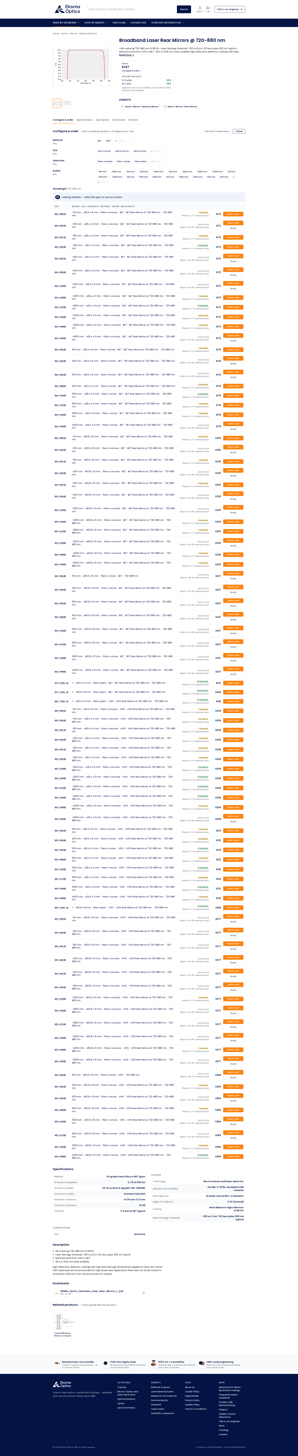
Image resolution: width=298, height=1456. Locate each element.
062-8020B (60, 247)
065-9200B (60, 658)
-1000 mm (116, 171)
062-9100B (60, 395)
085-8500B (60, 1061)
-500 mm (102, 177)
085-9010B (60, 1075)
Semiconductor (159, 1400)
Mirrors (73, 33)
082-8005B (60, 710)
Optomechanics (126, 1407)
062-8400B (60, 326)
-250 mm (172, 171)
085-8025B (60, 973)
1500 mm (157, 177)
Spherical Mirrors (88, 33)
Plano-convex (123, 161)
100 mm (131, 177)
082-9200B (60, 888)
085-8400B (60, 1049)
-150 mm (130, 171)
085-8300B (60, 1038)
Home (56, 33)
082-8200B (60, 778)
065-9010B (60, 576)
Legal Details (192, 1395)
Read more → (126, 55)
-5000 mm (117, 177)
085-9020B (60, 1086)
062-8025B (60, 258)
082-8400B (60, 807)
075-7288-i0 (61, 692)
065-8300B (60, 543)
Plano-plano (141, 161)
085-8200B (60, 1010)
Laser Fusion (157, 1409)
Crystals (121, 1387)
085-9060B (60, 1110)
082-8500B (60, 819)
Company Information (166, 22)
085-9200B (60, 1147)
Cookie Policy (192, 1391)
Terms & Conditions (196, 1409)
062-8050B (60, 272)
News (221, 1425)
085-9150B (60, 1135)
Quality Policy (192, 1404)
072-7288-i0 (61, 683)
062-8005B (60, 214)
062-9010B (60, 349)
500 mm (211, 177)
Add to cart (233, 214)
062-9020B (60, 361)
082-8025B (60, 749)
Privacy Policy (192, 1400)
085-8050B (60, 987)
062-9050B (60, 374)
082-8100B (60, 769)
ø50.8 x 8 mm (140, 151)
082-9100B (60, 869)
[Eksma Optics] (67, 9)
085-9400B (60, 1156)
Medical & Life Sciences (164, 1395)
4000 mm (198, 177)
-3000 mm (202, 171)
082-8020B (60, 739)
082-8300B (60, 797)
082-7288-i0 (61, 701)
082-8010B (60, 720)
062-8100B (60, 286)
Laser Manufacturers (162, 1391)
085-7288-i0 (61, 907)
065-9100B (60, 630)
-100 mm (102, 171)
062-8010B (60, 225)
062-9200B (60, 415)
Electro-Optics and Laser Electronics (127, 1393)
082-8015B (60, 730)
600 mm (224, 177)
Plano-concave (105, 161)
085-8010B (60, 932)
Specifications (85, 119)
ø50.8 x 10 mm (122, 151)
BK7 (99, 141)
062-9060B (60, 386)
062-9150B (60, 405)
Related (133, 119)
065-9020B (60, 589)
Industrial (156, 1404)
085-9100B (60, 1121)
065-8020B (60, 473)
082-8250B (60, 788)
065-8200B (60, 522)
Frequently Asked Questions (228, 1396)
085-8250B (60, 1024)
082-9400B (60, 898)
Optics (64, 33)
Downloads (118, 119)
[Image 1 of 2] (57, 103)
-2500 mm (187, 171)
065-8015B (60, 461)
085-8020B (60, 960)
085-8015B (60, 946)
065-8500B (60, 564)
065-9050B (60, 603)
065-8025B (60, 484)
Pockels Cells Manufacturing (227, 1404)
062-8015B (60, 237)
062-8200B (60, 297)
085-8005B (60, 919)
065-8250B (60, 531)
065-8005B (60, 438)
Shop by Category (64, 22)
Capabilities (138, 22)
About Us (190, 1387)
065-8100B (60, 510)
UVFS (108, 141)
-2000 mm (158, 171)
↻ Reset (239, 131)
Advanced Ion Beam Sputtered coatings (230, 1389)
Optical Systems (126, 1399)
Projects (223, 1409)
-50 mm (231, 171)
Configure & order (63, 119)
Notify (233, 228)
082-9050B (60, 850)
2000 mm (183, 177)
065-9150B (60, 644)
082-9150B (60, 879)
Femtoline (119, 22)
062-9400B (60, 426)
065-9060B (60, 617)
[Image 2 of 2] (67, 103)
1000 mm (143, 177)
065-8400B (60, 554)
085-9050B (60, 1098)
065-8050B (60, 496)
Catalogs (224, 1430)
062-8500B (60, 338)
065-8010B (60, 449)
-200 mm (143, 171)
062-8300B (60, 317)
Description (102, 119)
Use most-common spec (217, 131)
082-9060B (60, 859)
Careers (223, 1434)
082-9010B (60, 830)
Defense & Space (160, 1387)
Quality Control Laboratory (227, 1415)
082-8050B (60, 759)
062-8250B (60, 307)
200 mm (170, 177)
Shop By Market (94, 22)
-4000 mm (217, 171)
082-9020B (60, 840)
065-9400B (60, 671)
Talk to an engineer (229, 1421)
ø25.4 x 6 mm (104, 151)
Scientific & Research (162, 1413)
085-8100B (60, 999)
